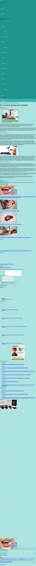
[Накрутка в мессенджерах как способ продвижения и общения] (6, 317)
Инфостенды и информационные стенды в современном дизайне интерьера (14, 326)
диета (6, 558)
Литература (5, 89)
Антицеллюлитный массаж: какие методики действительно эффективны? (15, 237)
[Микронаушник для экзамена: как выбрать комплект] (6, 308)
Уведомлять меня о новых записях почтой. (8, 283)
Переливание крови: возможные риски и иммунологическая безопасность (15, 250)
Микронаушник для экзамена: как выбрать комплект (10, 309)
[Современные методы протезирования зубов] (8, 209)
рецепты (1, 561)
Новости (5, 84)
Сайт (1, 280)
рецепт (32, 560)
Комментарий (2, 275)
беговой (7, 130)
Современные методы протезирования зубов (9, 210)
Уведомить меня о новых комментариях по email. (9, 282)
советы (6, 561)
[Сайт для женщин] (3, 2)
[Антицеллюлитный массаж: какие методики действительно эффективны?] (8, 235)
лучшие (21, 558)
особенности (31, 558)
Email (1, 278)
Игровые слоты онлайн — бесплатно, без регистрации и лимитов (12, 343)
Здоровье (3, 42)
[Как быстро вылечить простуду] (8, 262)
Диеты (3, 73)
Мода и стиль (4, 52)
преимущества (13, 560)
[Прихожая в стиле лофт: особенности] (8, 458)
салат (4, 561)
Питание (3, 68)
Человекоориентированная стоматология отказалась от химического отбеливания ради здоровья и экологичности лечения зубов (17, 197)
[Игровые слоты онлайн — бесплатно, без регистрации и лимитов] (6, 342)
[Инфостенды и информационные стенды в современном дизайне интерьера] (6, 325)
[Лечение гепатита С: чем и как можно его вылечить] (8, 222)
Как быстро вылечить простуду (6, 264)
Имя (1, 277)
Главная (5, 31)
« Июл (1, 557)
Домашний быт (5, 63)
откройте (2, 560)
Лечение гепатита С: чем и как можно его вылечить (10, 224)
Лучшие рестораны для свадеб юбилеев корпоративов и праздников (13, 334)
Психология (5, 47)
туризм (9, 561)
